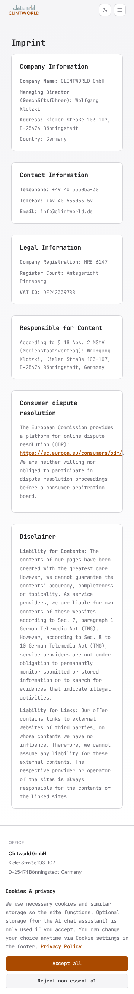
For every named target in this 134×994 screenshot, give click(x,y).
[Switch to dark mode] (105, 10)
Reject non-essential (67, 981)
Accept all (67, 963)
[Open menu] (120, 10)
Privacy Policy (61, 946)
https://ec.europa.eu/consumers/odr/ (71, 453)
